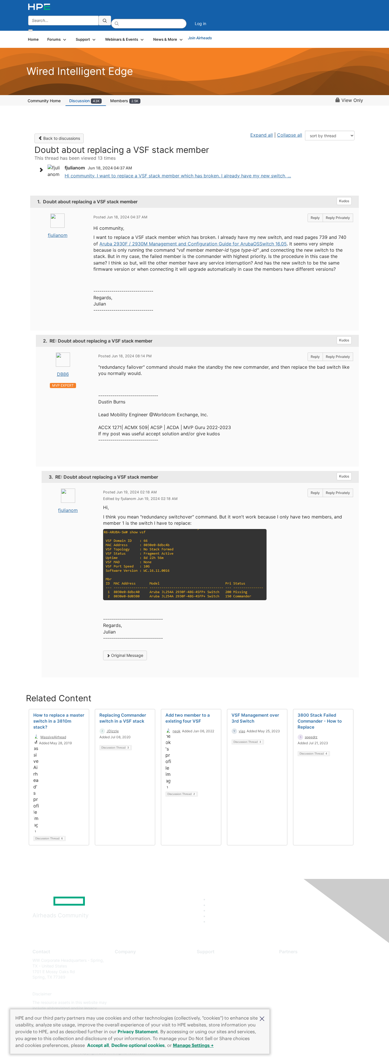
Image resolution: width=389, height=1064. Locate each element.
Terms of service (130, 1002)
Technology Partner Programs (307, 985)
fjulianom (57, 235)
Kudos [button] (344, 201)
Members (124, 100)
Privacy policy (128, 994)
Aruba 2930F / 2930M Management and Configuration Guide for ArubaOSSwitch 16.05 (193, 244)
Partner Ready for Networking (307, 977)
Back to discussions (61, 138)
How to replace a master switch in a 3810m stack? (58, 721)
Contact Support (212, 968)
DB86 (63, 374)
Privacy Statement (138, 1031)
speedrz (311, 737)
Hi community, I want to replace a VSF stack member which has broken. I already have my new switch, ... (178, 176)
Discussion (84, 100)
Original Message (126, 655)
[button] (262, 1018)
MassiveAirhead (53, 737)
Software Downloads (216, 985)
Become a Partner (295, 968)
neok (177, 731)
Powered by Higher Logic (276, 1053)
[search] (105, 20)
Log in (200, 23)
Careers (122, 968)
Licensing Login (211, 994)
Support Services (213, 960)
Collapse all (289, 135)
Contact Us (125, 977)
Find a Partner (292, 960)
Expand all (261, 135)
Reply (315, 218)
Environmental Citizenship (139, 985)
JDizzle (113, 731)
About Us (123, 960)
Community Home (44, 100)
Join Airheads (200, 38)
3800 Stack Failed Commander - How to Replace (320, 721)
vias (242, 731)
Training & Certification (218, 977)
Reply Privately (338, 218)
